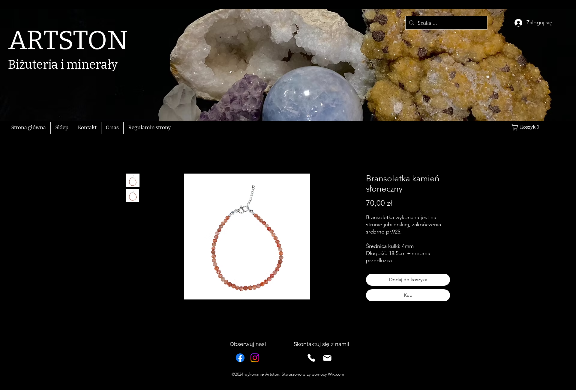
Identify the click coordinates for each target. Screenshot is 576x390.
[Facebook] (240, 358)
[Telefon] (311, 358)
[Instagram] (255, 358)
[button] (526, 127)
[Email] (327, 358)
